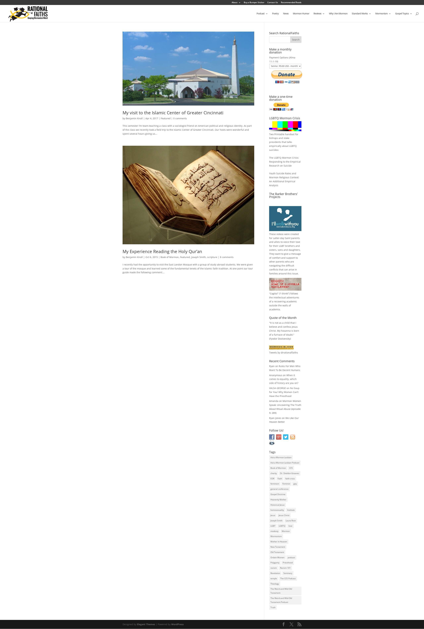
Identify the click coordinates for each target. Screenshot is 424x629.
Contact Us (272, 2)
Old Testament (277, 552)
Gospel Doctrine (277, 494)
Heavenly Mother (278, 499)
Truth (272, 607)
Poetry (275, 13)
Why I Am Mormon (338, 13)
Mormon (286, 531)
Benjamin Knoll (134, 118)
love (290, 525)
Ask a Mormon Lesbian (281, 457)
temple (273, 578)
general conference (279, 489)
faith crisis (290, 478)
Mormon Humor (301, 13)
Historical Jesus (277, 504)
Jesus (272, 515)
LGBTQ (282, 525)
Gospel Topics (402, 13)
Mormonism (381, 13)
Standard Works (360, 13)
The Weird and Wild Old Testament (281, 590)
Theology (274, 583)
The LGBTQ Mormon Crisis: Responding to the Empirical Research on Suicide (285, 161)
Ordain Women (277, 557)
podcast (291, 557)
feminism (274, 483)
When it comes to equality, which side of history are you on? (283, 379)
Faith (280, 478)
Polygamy (274, 562)
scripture (212, 257)
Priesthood (288, 562)
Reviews (317, 13)
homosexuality (277, 510)
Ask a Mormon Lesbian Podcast (284, 462)
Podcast (261, 13)
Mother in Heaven (278, 541)
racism (273, 567)
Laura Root (291, 520)
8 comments (227, 257)
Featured (166, 118)
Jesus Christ (284, 515)
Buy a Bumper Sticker (254, 2)
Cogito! (274, 293)
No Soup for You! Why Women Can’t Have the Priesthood (284, 392)
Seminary (287, 573)
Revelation (275, 573)
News (286, 13)
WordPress (177, 624)
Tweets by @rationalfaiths (283, 352)
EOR (272, 478)
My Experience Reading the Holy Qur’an (162, 251)
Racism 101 (285, 567)
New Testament (277, 546)
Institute (291, 510)
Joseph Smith (198, 257)
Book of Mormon (169, 257)
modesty (274, 531)
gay (295, 483)
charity (273, 473)
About (235, 2)
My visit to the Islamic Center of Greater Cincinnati (173, 113)
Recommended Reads (291, 2)
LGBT (282, 245)
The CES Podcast (288, 578)
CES (291, 468)
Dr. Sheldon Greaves (289, 473)
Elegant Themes (146, 624)
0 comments (180, 118)
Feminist (286, 483)
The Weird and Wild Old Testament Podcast (281, 600)
